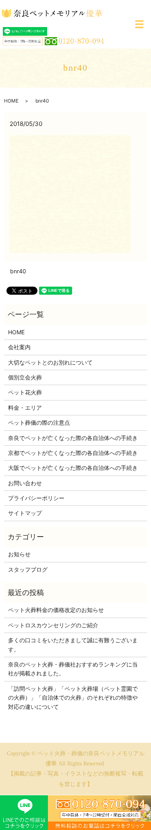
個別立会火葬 (25, 377)
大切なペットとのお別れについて (50, 362)
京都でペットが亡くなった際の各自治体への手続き (73, 452)
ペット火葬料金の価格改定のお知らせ (56, 609)
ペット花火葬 (25, 392)
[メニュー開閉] (139, 24)
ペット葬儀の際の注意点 (39, 422)
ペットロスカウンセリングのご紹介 (53, 625)
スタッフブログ (28, 569)
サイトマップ (25, 512)
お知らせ (19, 554)
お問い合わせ (25, 483)
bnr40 (18, 271)
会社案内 (19, 347)
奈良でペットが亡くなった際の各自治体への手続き (73, 437)
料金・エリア (25, 407)
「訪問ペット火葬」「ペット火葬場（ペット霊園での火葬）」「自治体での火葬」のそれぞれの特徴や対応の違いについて (73, 697)
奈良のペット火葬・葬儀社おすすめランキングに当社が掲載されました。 (73, 669)
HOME (11, 101)
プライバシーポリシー (36, 498)
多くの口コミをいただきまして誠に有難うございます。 (73, 644)
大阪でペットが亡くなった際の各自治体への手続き (73, 467)
